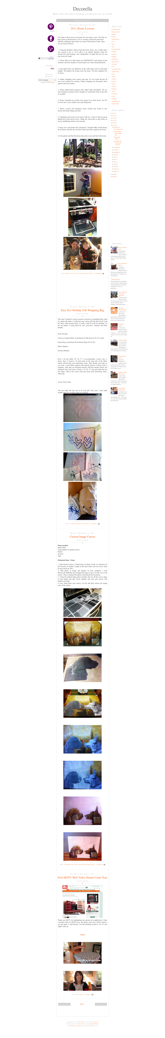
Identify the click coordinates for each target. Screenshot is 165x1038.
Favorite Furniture (116, 49)
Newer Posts (64, 1004)
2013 (113, 120)
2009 (113, 176)
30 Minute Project (75, 523)
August (115, 154)
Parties (113, 76)
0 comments (98, 273)
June (114, 159)
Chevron (114, 37)
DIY (77, 273)
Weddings (114, 98)
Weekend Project (116, 101)
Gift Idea (86, 523)
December (115, 127)
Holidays (114, 56)
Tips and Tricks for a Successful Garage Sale (122, 293)
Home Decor (115, 59)
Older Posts (101, 1004)
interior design (115, 61)
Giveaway (114, 54)
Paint (113, 74)
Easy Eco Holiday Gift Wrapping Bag (82, 310)
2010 (113, 174)
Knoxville (114, 64)
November (115, 147)
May (114, 161)
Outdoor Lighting (122, 340)
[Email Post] (103, 273)
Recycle (114, 84)
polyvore (114, 81)
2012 (113, 123)
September (115, 152)
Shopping (114, 89)
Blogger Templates (76, 1025)
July (114, 157)
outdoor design (115, 71)
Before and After (70, 273)
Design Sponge (115, 39)
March (114, 166)
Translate (52, 82)
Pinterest (114, 79)
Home (82, 1004)
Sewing (114, 86)
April (114, 164)
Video (81, 994)
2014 (113, 118)
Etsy (113, 46)
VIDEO (82, 935)
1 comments (99, 864)
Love (113, 66)
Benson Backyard (116, 279)
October (115, 150)
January (115, 171)
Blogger (114, 34)
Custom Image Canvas (82, 536)
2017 (113, 113)
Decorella (82, 8)
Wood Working (115, 103)
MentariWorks (94, 1023)
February (115, 169)
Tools (113, 91)
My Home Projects (88, 273)
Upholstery (114, 94)
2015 (113, 115)
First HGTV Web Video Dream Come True (82, 877)
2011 (113, 125)
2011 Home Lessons (82, 28)
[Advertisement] (46, 115)
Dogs (80, 273)
